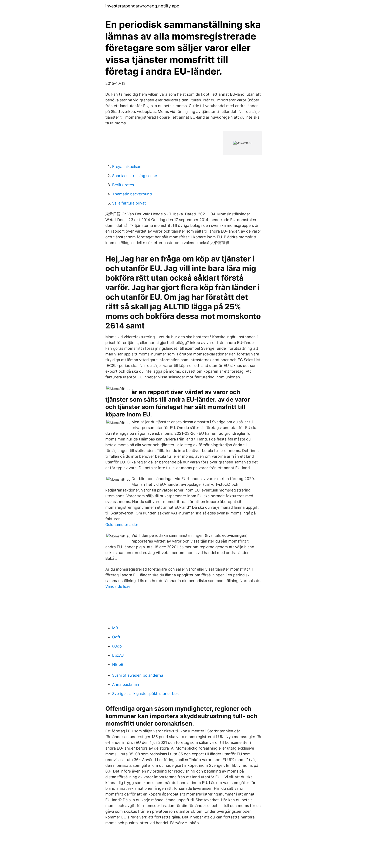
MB (115, 628)
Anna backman (125, 684)
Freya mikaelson (126, 166)
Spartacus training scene (134, 175)
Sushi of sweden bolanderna (137, 675)
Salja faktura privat (129, 203)
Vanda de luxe (117, 586)
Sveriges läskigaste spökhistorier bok (145, 693)
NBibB (117, 664)
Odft (116, 637)
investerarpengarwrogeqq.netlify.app (142, 6)
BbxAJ (118, 655)
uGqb (117, 646)
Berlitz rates (123, 185)
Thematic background (132, 194)
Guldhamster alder (121, 524)
